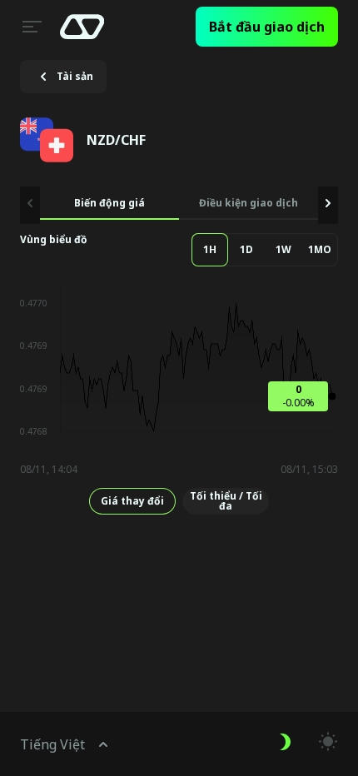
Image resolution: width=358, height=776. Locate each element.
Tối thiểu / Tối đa (226, 501)
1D (246, 249)
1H (209, 249)
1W (283, 249)
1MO (319, 249)
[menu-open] (30, 27)
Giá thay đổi (132, 501)
